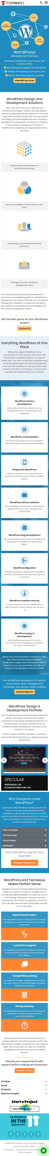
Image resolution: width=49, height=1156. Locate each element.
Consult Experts (24, 691)
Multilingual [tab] (8, 845)
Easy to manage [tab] (10, 830)
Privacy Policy (9, 1150)
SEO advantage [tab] (10, 835)
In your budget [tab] (9, 840)
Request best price (25, 862)
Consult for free (24, 1070)
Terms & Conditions (25, 1152)
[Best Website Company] (10, 3)
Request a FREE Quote (22, 1109)
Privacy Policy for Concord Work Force (30, 1150)
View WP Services (24, 80)
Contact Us (24, 328)
